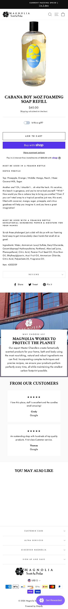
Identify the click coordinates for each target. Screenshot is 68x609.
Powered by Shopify (34, 606)
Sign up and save (34, 559)
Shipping (24, 111)
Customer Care (34, 531)
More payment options (34, 152)
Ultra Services (34, 540)
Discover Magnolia (33, 550)
